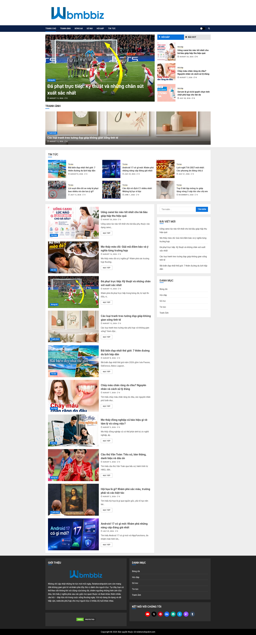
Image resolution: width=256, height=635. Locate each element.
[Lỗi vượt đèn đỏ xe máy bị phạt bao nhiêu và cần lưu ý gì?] (57, 190)
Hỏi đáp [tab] (165, 37)
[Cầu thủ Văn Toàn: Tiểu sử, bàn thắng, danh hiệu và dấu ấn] (73, 465)
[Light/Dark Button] (202, 28)
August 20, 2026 (186, 57)
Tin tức (112, 28)
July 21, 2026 (184, 174)
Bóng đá (79, 28)
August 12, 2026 (56, 141)
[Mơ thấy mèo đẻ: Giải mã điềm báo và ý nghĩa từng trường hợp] (73, 257)
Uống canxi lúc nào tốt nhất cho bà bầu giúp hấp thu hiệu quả (193, 51)
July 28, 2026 (185, 98)
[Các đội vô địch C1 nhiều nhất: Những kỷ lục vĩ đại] (111, 190)
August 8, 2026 (76, 174)
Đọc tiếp (106, 233)
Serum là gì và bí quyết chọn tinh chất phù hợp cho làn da (193, 93)
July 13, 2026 (75, 195)
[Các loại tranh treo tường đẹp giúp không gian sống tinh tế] (128, 128)
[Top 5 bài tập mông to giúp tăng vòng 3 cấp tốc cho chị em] (165, 190)
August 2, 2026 (109, 496)
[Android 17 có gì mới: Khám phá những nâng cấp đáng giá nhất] (111, 169)
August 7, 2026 (186, 77)
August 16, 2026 (110, 254)
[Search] (209, 28)
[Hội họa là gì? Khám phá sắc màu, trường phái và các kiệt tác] (73, 500)
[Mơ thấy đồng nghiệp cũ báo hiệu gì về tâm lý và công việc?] (73, 430)
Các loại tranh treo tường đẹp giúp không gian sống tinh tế (82, 137)
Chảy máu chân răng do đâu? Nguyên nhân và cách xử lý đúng (193, 72)
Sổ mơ (90, 28)
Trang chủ (50, 28)
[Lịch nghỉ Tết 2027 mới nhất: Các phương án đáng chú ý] (165, 169)
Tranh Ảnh (65, 28)
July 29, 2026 (129, 174)
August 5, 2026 (109, 427)
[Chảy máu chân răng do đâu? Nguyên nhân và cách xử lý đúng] (166, 72)
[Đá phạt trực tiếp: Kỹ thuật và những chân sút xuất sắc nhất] (100, 68)
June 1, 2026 (129, 195)
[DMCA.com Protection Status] (86, 619)
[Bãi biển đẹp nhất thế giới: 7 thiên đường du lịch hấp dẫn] (57, 169)
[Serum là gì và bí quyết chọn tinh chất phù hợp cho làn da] (166, 93)
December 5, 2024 (186, 195)
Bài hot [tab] (192, 37)
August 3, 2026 (109, 462)
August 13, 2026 (56, 98)
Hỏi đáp (100, 28)
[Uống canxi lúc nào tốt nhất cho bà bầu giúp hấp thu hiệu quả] (166, 51)
